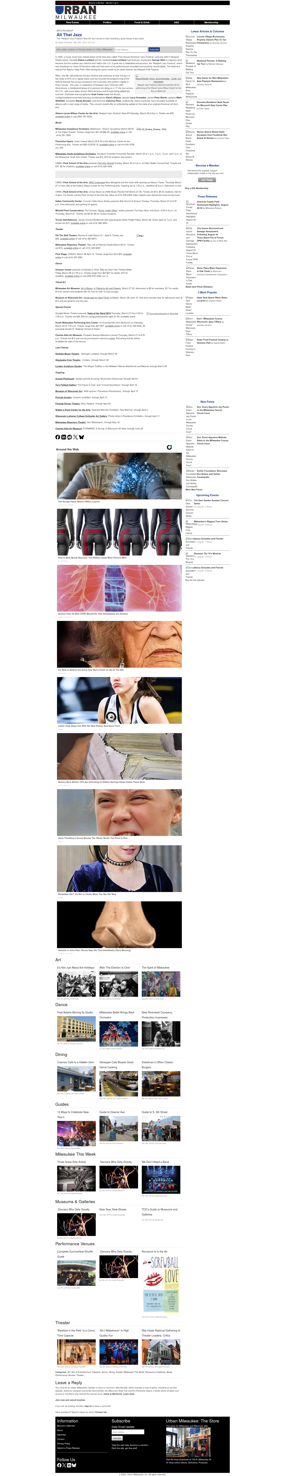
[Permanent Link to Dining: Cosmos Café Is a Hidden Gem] (76, 1090)
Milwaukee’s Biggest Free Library (211, 521)
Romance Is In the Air (154, 1251)
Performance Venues (65, 1375)
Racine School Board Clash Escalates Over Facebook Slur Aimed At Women (212, 134)
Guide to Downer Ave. (112, 1112)
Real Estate (72, 22)
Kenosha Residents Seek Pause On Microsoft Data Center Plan (213, 104)
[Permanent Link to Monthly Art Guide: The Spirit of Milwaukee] (161, 995)
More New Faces (194, 489)
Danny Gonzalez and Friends (208, 538)
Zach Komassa (117, 1143)
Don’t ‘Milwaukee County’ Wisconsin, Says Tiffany (210, 320)
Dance (105, 1372)
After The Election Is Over (114, 967)
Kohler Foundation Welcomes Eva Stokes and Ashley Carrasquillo (212, 473)
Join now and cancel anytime (70, 1399)
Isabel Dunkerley (65, 42)
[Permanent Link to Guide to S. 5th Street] (161, 1140)
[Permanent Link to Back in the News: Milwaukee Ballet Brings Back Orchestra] (118, 1045)
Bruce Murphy (117, 1048)
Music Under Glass (107, 210)
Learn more (128, 1393)
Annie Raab (74, 999)
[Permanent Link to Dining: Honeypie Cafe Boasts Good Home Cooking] (118, 1095)
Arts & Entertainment (81, 1372)
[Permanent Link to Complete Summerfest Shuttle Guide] (76, 1284)
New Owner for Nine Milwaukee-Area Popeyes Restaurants (213, 79)
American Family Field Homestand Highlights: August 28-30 (212, 204)
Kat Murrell (159, 1220)
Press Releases (207, 196)
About (60, 1430)
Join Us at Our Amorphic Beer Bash (72, 2)
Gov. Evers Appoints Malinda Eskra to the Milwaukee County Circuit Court (212, 440)
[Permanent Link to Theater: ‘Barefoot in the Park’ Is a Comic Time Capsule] (76, 1363)
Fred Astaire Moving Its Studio (75, 1012)
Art (69, 1372)
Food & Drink (141, 22)
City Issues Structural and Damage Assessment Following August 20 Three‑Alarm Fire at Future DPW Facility (210, 234)
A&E (176, 22)
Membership (211, 22)
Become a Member (207, 165)
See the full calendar (195, 580)
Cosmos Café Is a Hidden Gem (75, 1062)
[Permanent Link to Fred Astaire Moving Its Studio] (76, 1040)
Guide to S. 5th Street (154, 1112)
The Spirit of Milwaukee (156, 967)
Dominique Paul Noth (78, 1366)
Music (169, 1372)
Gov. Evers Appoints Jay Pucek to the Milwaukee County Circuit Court (213, 410)
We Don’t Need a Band (155, 1162)
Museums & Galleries (155, 1372)
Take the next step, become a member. (130, 1445)
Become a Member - (97, 2)
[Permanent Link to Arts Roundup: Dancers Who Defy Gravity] (118, 1187)
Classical (96, 1372)
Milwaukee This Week (134, 1372)
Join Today (207, 179)
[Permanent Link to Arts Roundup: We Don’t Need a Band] (161, 1192)
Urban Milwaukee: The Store (192, 1421)
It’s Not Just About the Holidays (75, 967)
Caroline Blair (75, 1288)
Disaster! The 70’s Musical (207, 553)
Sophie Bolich (75, 1148)
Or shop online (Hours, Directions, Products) (187, 1462)
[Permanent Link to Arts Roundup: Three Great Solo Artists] (76, 1190)
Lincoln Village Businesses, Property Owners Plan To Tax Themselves (211, 39)
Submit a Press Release (68, 1447)
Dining (112, 1372)
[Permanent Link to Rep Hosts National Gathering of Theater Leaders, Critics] (161, 1363)
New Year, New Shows (112, 1209)
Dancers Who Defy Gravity (115, 1162)
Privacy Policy (63, 1443)
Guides (119, 1372)
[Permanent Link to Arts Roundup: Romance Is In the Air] (161, 1313)
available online (62, 116)
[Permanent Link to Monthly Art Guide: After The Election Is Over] (118, 995)
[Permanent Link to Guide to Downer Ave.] (118, 1140)
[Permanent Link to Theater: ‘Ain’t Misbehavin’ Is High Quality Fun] (118, 1363)
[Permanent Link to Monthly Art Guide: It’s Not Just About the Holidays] (76, 995)
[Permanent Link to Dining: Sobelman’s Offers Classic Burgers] (161, 1095)
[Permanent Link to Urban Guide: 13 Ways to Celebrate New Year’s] (76, 1145)
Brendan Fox (160, 1048)
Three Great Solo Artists (71, 1162)
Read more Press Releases (199, 286)
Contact (60, 1439)
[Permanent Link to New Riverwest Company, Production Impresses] (161, 1045)
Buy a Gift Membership (196, 188)
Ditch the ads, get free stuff (124, 1448)
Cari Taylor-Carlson (78, 1093)
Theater (80, 1375)
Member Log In (112, 2)
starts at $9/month (112, 1393)
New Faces (207, 402)
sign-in (88, 1405)
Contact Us (101, 1412)
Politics (107, 22)
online (112, 338)
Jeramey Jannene (76, 1043)
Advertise (61, 1434)
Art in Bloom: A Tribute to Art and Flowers (101, 288)
